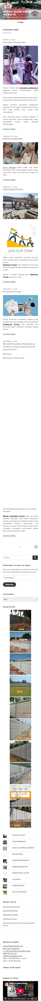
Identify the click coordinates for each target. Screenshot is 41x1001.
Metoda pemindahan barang (14, 516)
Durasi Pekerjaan (9, 167)
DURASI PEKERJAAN (12, 139)
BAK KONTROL (17, 854)
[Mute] (32, 999)
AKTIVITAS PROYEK (19, 892)
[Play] (6, 999)
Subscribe (9, 585)
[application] (20, 991)
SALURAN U (16, 879)
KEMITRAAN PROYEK (13, 189)
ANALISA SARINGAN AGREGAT (23, 848)
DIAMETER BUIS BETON (20, 860)
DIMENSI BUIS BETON (20, 867)
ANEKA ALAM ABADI (12, 967)
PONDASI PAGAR (18, 885)
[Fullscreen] (35, 999)
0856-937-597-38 (10, 953)
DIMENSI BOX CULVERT (20, 873)
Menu (21, 22)
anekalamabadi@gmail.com (12, 956)
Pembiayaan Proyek (12, 291)
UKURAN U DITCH (18, 835)
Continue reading (9, 129)
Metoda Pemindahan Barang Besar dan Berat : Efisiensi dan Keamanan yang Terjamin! (19, 347)
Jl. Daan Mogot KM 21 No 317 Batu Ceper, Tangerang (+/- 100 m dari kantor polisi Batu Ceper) (17, 948)
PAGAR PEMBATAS (19, 841)
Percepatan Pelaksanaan (14, 42)
